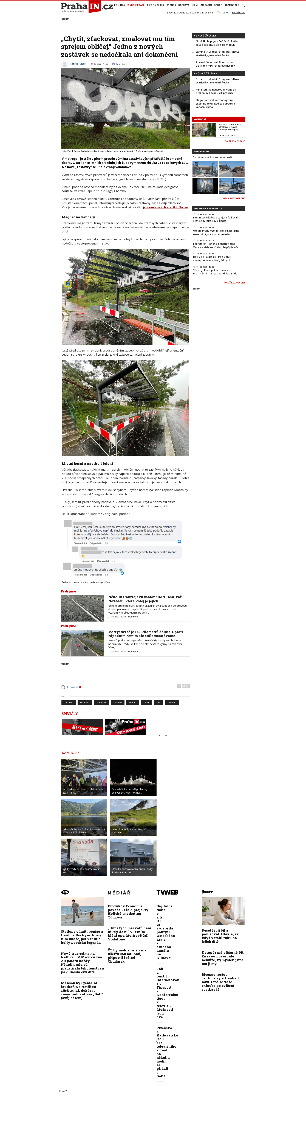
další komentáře (235, 141)
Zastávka (68, 702)
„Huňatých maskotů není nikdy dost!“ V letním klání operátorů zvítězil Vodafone (129, 933)
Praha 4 (133, 702)
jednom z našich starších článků (165, 207)
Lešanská (84, 702)
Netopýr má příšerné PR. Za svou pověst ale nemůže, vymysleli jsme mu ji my (223, 958)
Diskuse (74, 687)
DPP (159, 702)
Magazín (206, 5)
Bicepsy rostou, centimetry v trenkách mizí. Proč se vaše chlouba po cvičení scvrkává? (221, 981)
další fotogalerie (234, 198)
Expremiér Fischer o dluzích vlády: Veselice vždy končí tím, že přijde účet (216, 245)
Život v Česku (155, 5)
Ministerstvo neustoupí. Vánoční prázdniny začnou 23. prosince (216, 91)
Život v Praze (136, 5)
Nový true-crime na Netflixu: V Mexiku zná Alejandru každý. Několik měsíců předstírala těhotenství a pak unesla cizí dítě (82, 962)
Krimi (195, 5)
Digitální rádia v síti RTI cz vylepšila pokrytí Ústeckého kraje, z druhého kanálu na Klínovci (166, 932)
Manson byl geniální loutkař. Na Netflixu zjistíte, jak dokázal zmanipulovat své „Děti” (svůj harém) (82, 990)
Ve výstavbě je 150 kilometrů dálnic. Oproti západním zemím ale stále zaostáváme (145, 633)
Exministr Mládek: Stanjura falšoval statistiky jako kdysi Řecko (218, 53)
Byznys (171, 5)
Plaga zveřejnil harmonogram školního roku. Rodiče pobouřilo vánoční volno (215, 103)
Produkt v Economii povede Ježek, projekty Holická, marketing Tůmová (128, 911)
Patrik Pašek (78, 63)
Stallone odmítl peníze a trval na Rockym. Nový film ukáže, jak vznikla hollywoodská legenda (82, 937)
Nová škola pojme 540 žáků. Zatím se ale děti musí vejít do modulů (217, 43)
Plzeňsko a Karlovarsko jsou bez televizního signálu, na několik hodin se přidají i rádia (167, 1052)
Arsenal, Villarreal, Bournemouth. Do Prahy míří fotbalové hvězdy (216, 63)
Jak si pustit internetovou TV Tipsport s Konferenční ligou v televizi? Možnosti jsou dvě (168, 992)
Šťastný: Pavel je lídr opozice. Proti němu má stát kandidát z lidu (215, 271)
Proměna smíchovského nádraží (212, 157)
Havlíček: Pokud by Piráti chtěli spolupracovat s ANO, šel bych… (213, 258)
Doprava (183, 5)
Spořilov (118, 702)
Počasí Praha (238, 12)
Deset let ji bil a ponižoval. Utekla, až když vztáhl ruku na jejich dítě (220, 936)
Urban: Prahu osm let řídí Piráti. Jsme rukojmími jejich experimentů (216, 232)
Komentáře (232, 5)
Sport (218, 5)
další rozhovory (234, 282)
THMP (146, 702)
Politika (119, 5)
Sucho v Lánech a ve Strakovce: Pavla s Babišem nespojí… (230, 127)
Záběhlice (101, 702)
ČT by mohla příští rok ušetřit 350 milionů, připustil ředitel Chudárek (127, 955)
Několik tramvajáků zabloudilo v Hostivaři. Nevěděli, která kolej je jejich (146, 599)
